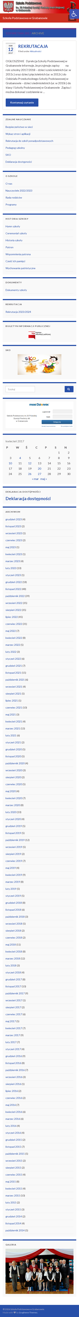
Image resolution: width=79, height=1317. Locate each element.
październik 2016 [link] (15, 1070)
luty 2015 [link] (11, 1202)
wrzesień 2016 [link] (14, 1077)
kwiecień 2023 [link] (14, 554)
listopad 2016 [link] (13, 1063)
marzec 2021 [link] (13, 728)
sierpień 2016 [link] (13, 1083)
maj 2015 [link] (11, 1181)
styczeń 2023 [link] (13, 575)
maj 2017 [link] (11, 1021)
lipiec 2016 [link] (12, 1090)
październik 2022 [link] (15, 596)
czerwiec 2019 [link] (14, 860)
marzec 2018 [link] (13, 958)
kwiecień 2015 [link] (14, 1188)
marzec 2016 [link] (13, 1118)
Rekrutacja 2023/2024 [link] (18, 311)
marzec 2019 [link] (13, 881)
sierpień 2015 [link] (13, 1167)
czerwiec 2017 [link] (14, 1014)
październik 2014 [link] (15, 1230)
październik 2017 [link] (15, 993)
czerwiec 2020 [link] (14, 784)
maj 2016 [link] (11, 1104)
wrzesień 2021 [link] (14, 686)
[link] (74, 14)
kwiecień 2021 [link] (14, 721)
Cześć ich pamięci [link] (15, 261)
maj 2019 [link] (11, 867)
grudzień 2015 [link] (14, 1139)
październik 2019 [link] (15, 839)
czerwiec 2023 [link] (14, 540)
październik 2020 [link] (15, 763)
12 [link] (29, 463)
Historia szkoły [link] (14, 240)
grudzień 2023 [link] (14, 519)
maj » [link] (43, 478)
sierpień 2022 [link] (13, 609)
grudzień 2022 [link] (14, 582)
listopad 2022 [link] (13, 589)
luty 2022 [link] (11, 651)
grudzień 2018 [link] (14, 902)
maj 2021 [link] (11, 714)
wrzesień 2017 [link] (14, 1000)
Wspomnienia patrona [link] (18, 254)
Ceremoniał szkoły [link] (16, 233)
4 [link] (20, 458)
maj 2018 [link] (11, 944)
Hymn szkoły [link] (13, 226)
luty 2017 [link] (11, 1042)
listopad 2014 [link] (13, 1223)
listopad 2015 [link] (13, 1146)
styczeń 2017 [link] (13, 1049)
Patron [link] (9, 247)
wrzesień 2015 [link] (14, 1160)
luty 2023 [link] (11, 568)
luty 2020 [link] (11, 812)
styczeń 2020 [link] (13, 819)
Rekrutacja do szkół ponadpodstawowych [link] (29, 140)
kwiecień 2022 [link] (14, 637)
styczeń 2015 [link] (13, 1209)
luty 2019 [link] (11, 888)
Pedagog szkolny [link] (15, 147)
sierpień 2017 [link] (13, 1007)
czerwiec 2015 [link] (14, 1174)
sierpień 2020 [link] (13, 777)
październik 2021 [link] (15, 679)
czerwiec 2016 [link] (14, 1097)
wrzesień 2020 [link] (14, 770)
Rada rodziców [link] (14, 197)
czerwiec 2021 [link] (14, 707)
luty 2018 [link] (11, 965)
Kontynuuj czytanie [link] (22, 102)
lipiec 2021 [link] (12, 700)
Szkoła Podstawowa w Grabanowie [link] (25, 18)
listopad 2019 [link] (13, 833)
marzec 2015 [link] (13, 1195)
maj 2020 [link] (11, 791)
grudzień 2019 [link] (14, 826)
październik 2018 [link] (15, 916)
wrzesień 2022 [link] (14, 602)
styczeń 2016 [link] (13, 1132)
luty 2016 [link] (11, 1125)
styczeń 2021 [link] (13, 742)
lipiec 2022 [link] (12, 616)
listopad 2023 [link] (13, 526)
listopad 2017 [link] (13, 986)
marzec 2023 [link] (13, 561)
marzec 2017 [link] (13, 1035)
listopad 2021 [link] (13, 672)
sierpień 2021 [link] (13, 693)
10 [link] (10, 463)
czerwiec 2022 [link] (14, 623)
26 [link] (29, 474)
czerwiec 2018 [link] (14, 937)
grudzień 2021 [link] (14, 665)
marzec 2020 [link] (13, 805)
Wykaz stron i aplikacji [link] (18, 133)
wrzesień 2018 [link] (14, 923)
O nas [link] (9, 183)
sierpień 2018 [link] (13, 930)
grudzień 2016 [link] (14, 1056)
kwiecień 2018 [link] (14, 951)
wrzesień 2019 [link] (14, 846)
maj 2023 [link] (11, 547)
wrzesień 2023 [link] (14, 533)
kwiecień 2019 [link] (14, 874)
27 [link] (39, 474)
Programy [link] (11, 204)
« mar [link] (35, 478)
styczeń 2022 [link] (13, 658)
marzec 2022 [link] (13, 644)
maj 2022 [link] (11, 630)
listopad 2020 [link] (13, 756)
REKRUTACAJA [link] (33, 46)
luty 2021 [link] (11, 735)
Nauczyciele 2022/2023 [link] (19, 190)
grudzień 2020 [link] (14, 749)
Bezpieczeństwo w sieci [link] (19, 126)
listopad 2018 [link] (13, 909)
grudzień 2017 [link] (14, 979)
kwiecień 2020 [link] (14, 798)
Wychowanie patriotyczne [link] (20, 268)
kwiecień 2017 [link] (14, 1028)
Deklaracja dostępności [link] (19, 161)
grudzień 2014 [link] (14, 1216)
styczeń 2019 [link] (13, 895)
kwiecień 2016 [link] (14, 1111)
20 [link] (39, 468)
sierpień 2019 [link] (13, 853)
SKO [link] (8, 154)
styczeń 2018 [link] (13, 972)
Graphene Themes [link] (28, 1312)
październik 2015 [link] (15, 1153)
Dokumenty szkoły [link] (16, 290)
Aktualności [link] (35, 51)
